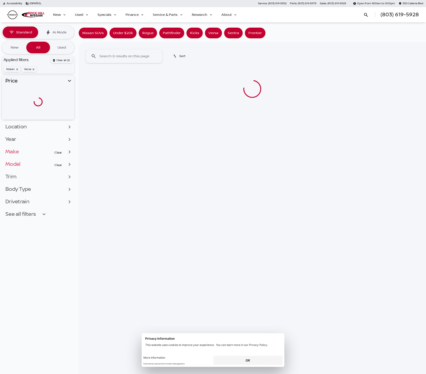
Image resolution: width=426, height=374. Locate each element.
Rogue (147, 33)
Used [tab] (62, 47)
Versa (213, 33)
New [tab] (15, 47)
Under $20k (123, 33)
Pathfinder (172, 33)
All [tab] (38, 47)
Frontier (255, 33)
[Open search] (366, 14)
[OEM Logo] (12, 14)
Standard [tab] (24, 32)
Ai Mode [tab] (59, 32)
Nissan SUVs (93, 33)
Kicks (194, 33)
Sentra (233, 33)
